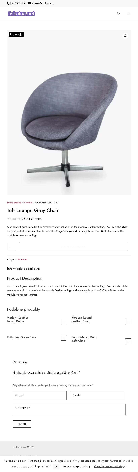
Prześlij (22, 424)
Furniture (28, 202)
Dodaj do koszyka (73, 246)
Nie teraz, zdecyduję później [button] (76, 466)
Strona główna (14, 202)
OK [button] (56, 466)
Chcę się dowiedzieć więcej (110, 466)
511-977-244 (17, 3)
